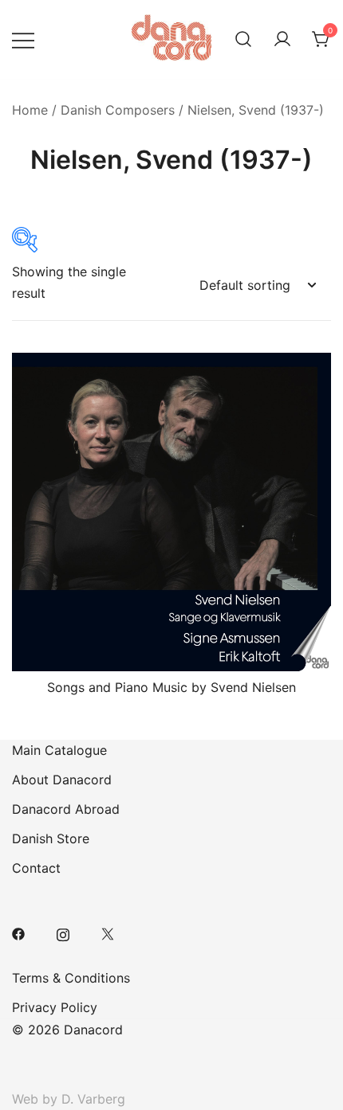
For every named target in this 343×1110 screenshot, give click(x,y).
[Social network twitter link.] (107, 932)
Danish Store (50, 838)
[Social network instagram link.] (63, 932)
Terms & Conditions (71, 978)
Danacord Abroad (66, 809)
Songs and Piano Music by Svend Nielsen (171, 687)
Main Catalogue (59, 750)
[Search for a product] (243, 40)
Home (30, 110)
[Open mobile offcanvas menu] (23, 39)
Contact (36, 868)
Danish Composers (118, 110)
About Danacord (62, 780)
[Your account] (282, 39)
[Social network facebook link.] (18, 932)
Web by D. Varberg (68, 1099)
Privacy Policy (54, 1007)
